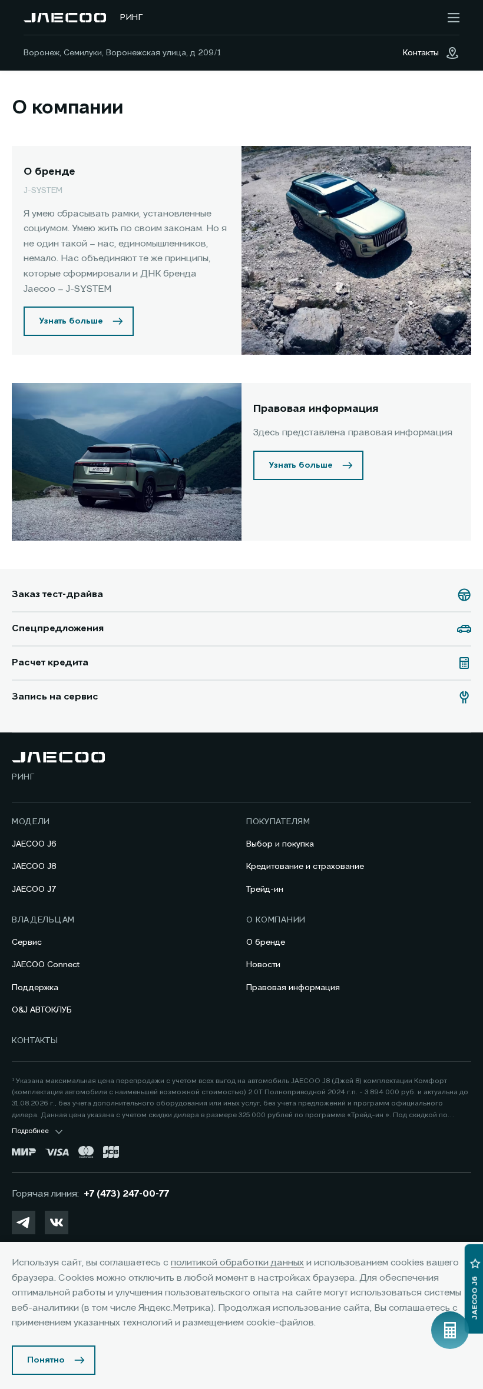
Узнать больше (71, 321)
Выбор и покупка (280, 844)
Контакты (35, 1041)
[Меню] (453, 17)
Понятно (46, 1360)
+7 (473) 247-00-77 (126, 1194)
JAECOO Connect (46, 965)
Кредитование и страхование (305, 866)
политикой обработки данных (237, 1263)
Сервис (27, 942)
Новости (263, 965)
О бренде (265, 942)
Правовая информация (293, 988)
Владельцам (43, 920)
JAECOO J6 (34, 844)
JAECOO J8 (34, 866)
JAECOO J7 (34, 889)
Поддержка (35, 988)
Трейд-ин (264, 889)
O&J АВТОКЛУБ (42, 1010)
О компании (276, 920)
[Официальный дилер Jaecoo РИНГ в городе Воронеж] (65, 17)
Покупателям (278, 822)
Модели (31, 822)
